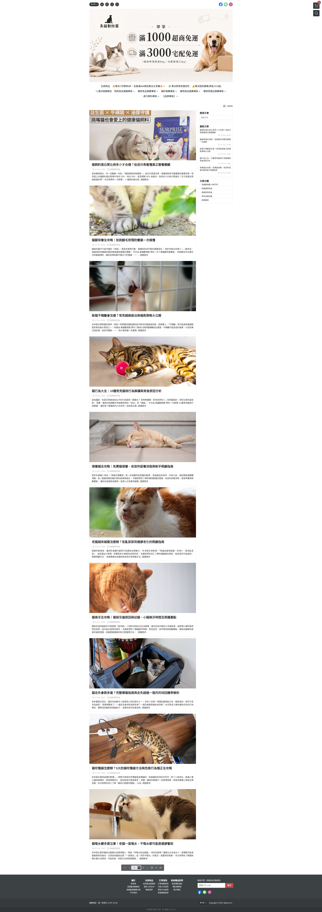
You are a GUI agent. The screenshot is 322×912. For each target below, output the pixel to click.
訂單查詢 (163, 880)
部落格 (133, 884)
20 (152, 868)
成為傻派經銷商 (149, 884)
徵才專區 (176, 890)
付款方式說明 (163, 887)
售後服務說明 (163, 893)
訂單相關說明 (163, 884)
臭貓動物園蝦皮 (133, 887)
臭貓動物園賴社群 (133, 890)
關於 (133, 880)
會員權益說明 (177, 880)
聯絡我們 (149, 890)
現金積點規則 (177, 884)
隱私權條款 (177, 887)
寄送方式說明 (163, 890)
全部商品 (149, 880)
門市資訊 (133, 893)
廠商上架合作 (149, 887)
